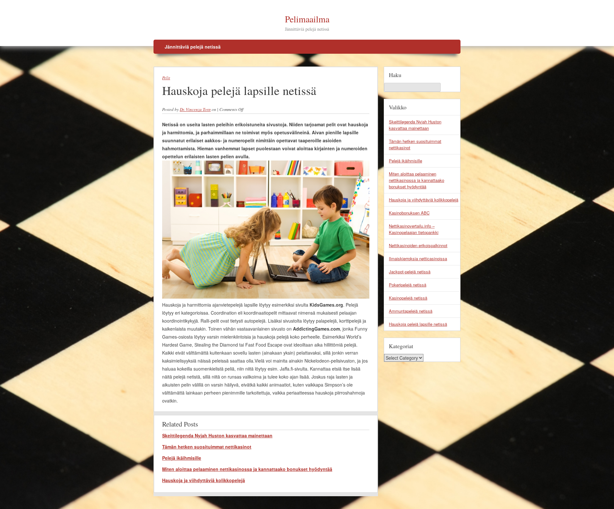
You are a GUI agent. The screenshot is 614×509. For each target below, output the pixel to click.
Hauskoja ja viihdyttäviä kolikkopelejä (203, 480)
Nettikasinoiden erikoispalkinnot (418, 245)
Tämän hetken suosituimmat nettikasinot (206, 446)
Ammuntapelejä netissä (410, 311)
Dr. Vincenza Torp (195, 109)
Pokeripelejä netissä (407, 285)
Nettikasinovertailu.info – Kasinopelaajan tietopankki (413, 229)
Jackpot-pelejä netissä (409, 272)
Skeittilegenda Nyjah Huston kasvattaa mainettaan (217, 435)
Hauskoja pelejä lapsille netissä (418, 324)
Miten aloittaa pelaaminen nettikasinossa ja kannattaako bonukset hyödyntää (247, 469)
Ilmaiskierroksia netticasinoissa (418, 258)
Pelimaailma (307, 19)
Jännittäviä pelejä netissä (193, 46)
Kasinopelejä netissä (408, 298)
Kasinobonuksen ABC (409, 213)
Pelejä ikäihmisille (181, 458)
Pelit (166, 78)
